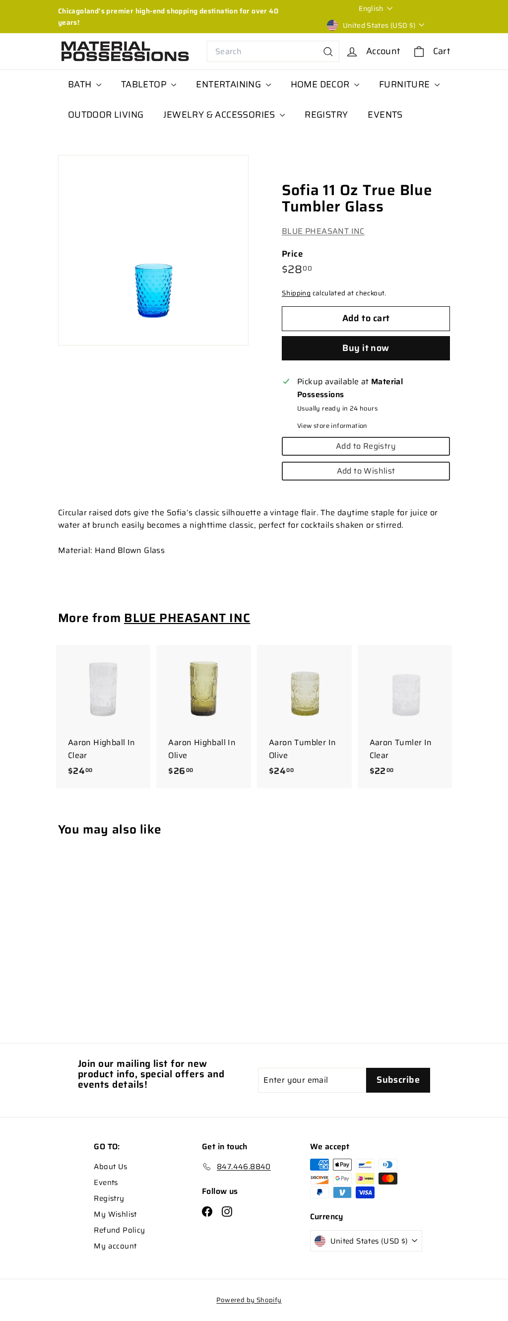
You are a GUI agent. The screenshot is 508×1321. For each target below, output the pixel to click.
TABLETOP (145, 84)
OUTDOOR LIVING (106, 115)
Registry (109, 1198)
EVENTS (385, 115)
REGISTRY (326, 115)
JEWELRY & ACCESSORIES (220, 115)
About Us (110, 1167)
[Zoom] (153, 250)
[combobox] (273, 52)
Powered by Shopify (248, 1300)
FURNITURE (405, 84)
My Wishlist (115, 1214)
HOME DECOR (321, 84)
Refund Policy (119, 1230)
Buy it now (365, 348)
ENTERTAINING (229, 84)
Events (106, 1182)
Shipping (296, 293)
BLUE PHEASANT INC (323, 231)
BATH (81, 84)
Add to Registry (366, 446)
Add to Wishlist (366, 471)
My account (115, 1246)
